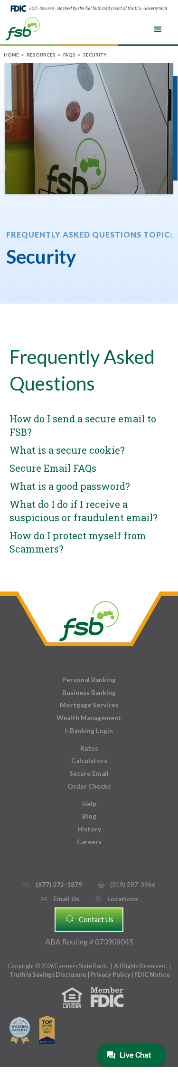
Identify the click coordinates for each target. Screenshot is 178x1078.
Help (89, 804)
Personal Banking (89, 680)
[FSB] (89, 618)
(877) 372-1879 (52, 884)
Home (11, 54)
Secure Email (89, 773)
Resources (41, 54)
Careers (89, 842)
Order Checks (89, 786)
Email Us (59, 899)
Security (95, 54)
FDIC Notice (152, 974)
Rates (89, 748)
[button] (158, 29)
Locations (116, 899)
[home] (23, 28)
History (89, 829)
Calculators (89, 760)
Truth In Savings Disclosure (47, 974)
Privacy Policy (110, 974)
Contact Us (89, 919)
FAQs (69, 54)
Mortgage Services (89, 705)
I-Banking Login (89, 731)
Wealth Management (89, 718)
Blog (89, 816)
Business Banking (89, 692)
